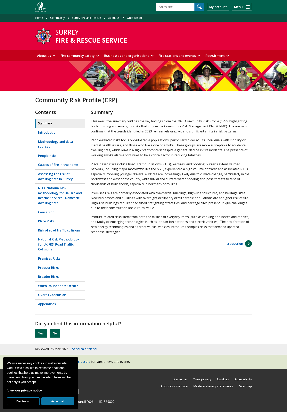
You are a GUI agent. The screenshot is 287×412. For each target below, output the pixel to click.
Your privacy (202, 379)
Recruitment (215, 56)
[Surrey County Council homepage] (40, 7)
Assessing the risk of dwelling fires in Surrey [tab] (55, 176)
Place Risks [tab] (46, 221)
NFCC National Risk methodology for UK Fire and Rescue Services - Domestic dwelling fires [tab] (60, 195)
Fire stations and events (177, 56)
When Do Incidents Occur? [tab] (58, 286)
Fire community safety (78, 56)
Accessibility (243, 379)
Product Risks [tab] (48, 267)
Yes (41, 333)
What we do (134, 18)
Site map (245, 386)
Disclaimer (180, 379)
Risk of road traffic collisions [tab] (59, 230)
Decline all (23, 401)
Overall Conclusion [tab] (52, 295)
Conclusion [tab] (46, 212)
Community (57, 18)
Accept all (57, 401)
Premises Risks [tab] (49, 258)
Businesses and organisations (126, 56)
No (55, 333)
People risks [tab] (47, 156)
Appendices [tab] (47, 304)
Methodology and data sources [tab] (55, 144)
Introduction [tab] (47, 132)
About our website (174, 386)
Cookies (223, 379)
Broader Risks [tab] (48, 276)
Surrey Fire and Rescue (86, 18)
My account (218, 7)
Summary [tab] (45, 123)
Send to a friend (84, 349)
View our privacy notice (24, 390)
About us (113, 18)
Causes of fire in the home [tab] (58, 165)
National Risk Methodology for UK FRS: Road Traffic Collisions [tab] (58, 244)
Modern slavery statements (213, 386)
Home (39, 18)
